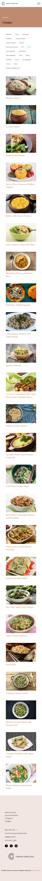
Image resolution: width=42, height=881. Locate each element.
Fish (22, 47)
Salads (17, 59)
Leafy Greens (22, 51)
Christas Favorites (11, 42)
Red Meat (8, 59)
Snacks (8, 64)
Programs (9, 818)
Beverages (26, 34)
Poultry (27, 55)
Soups (15, 64)
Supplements (10, 837)
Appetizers (9, 34)
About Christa (10, 812)
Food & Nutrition (11, 815)
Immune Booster (10, 51)
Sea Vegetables (27, 59)
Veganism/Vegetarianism (13, 68)
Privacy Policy (36, 870)
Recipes (8, 821)
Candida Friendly (20, 38)
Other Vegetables (10, 55)
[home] (10, 3)
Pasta (20, 55)
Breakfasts (9, 38)
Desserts (21, 42)
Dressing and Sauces (12, 47)
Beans (17, 34)
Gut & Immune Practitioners (16, 833)
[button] (39, 3)
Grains (29, 47)
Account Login (10, 840)
